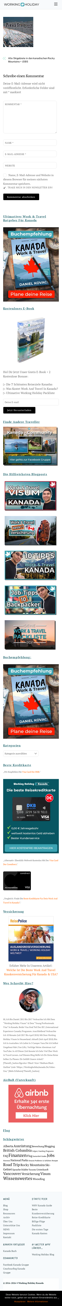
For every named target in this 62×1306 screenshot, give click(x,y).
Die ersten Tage (40, 1229)
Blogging (49, 1146)
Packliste (36, 1225)
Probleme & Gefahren (43, 1161)
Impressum (9, 1233)
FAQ (5, 1156)
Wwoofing (39, 1179)
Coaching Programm (46, 1151)
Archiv (6, 1217)
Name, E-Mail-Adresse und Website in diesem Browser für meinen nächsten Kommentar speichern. (28, 179)
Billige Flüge (38, 1221)
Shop (5, 1209)
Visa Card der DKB (30, 771)
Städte (24, 1169)
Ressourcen (9, 1213)
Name (9, 142)
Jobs (51, 1155)
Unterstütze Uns (11, 1225)
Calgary (35, 1151)
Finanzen (18, 1155)
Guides (43, 1156)
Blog (5, 1205)
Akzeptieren (20, 1301)
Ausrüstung (22, 1146)
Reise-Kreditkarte (41, 1217)
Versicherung (31, 1174)
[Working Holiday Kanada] (21, 5)
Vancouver (12, 1173)
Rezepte (55, 1161)
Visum (45, 1173)
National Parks (19, 1160)
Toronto (32, 1169)
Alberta (8, 1146)
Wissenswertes (17, 1178)
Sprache (16, 1169)
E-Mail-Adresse (15, 154)
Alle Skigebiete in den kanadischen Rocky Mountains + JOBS (31, 60)
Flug (29, 1156)
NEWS (6, 1229)
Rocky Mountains (32, 1165)
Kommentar (13, 104)
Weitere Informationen (37, 1301)
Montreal (6, 1161)
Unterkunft (42, 1169)
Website (10, 165)
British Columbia (17, 1150)
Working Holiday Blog (43, 1254)
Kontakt (7, 1237)
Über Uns (7, 1221)
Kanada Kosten (39, 1233)
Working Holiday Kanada (31, 1283)
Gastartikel (37, 1156)
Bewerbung (38, 1146)
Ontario (31, 1161)
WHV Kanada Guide (42, 1205)
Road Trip (11, 1164)
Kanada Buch (10, 1250)
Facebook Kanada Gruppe (16, 1264)
